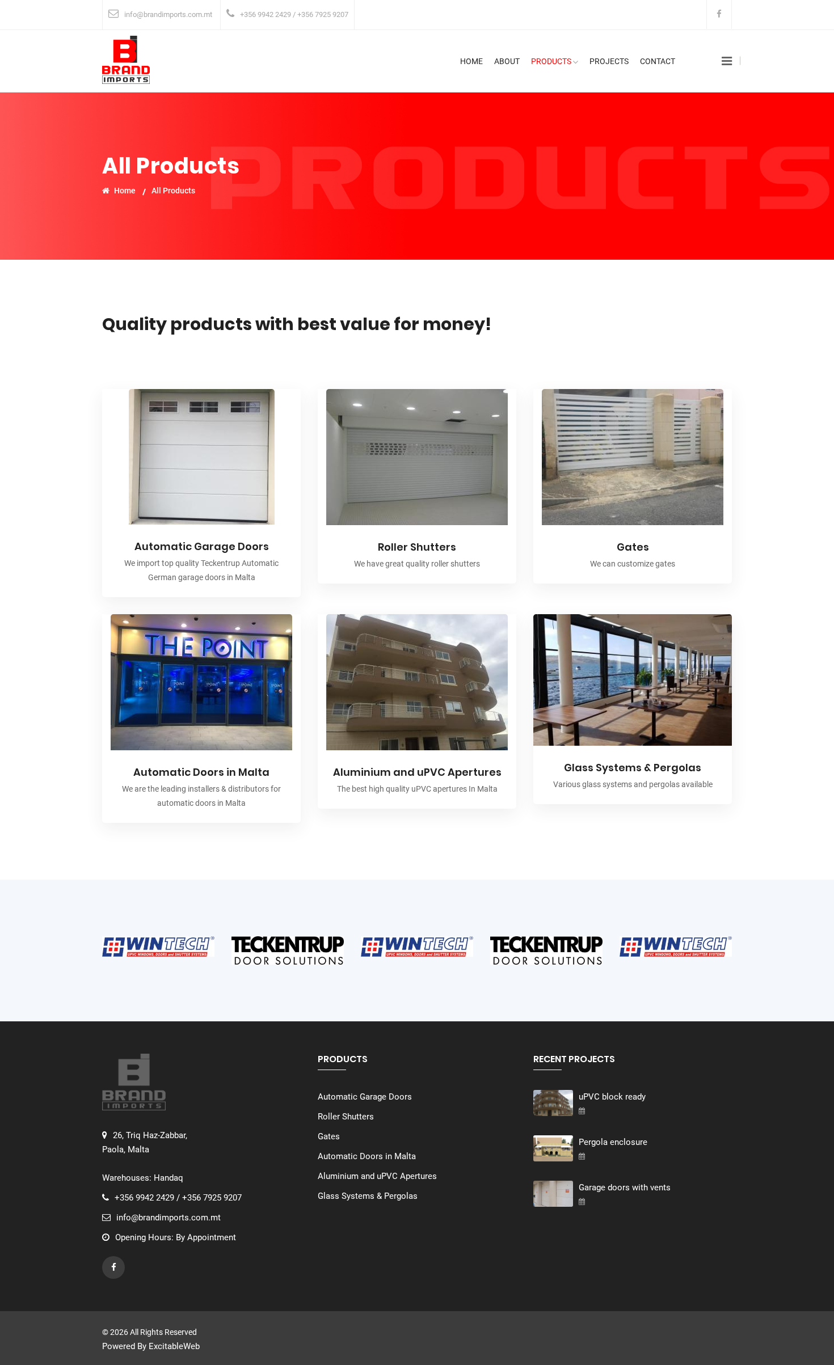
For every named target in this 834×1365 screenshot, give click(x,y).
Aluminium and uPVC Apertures (417, 772)
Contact (657, 61)
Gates (633, 547)
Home (471, 61)
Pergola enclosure (613, 1142)
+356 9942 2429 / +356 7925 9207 (294, 14)
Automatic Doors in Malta (201, 772)
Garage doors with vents (625, 1187)
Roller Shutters (417, 547)
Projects (609, 61)
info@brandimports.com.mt (168, 14)
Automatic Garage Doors (201, 546)
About (507, 61)
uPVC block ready (612, 1097)
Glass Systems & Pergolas (632, 767)
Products (551, 61)
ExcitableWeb (174, 1346)
